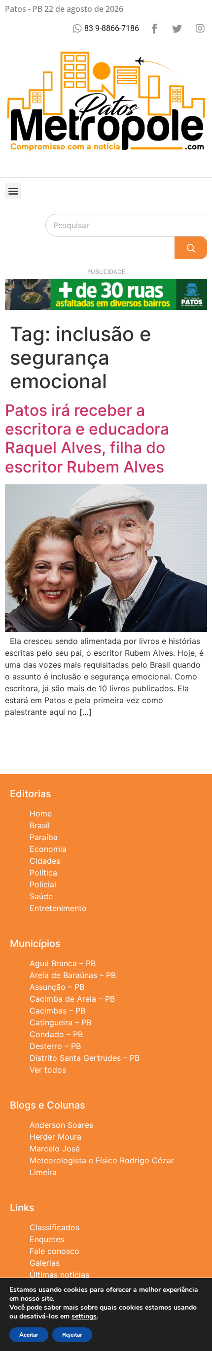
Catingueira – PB (60, 1022)
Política (43, 873)
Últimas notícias (59, 1275)
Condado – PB (56, 1034)
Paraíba (44, 837)
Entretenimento (58, 908)
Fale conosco (54, 1251)
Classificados (54, 1227)
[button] (13, 191)
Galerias (45, 1263)
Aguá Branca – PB (63, 963)
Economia (48, 849)
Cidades (45, 861)
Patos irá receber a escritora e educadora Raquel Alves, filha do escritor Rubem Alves (87, 438)
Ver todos (48, 1070)
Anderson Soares (61, 1125)
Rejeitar (72, 1335)
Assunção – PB (57, 987)
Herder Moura (55, 1137)
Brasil (40, 825)
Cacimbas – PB (57, 1010)
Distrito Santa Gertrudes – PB (85, 1058)
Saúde (41, 896)
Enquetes (47, 1239)
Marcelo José (55, 1148)
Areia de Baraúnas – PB (73, 975)
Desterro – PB (55, 1046)
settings (84, 1316)
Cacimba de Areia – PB (72, 999)
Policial (43, 884)
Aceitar (28, 1335)
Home (41, 813)
